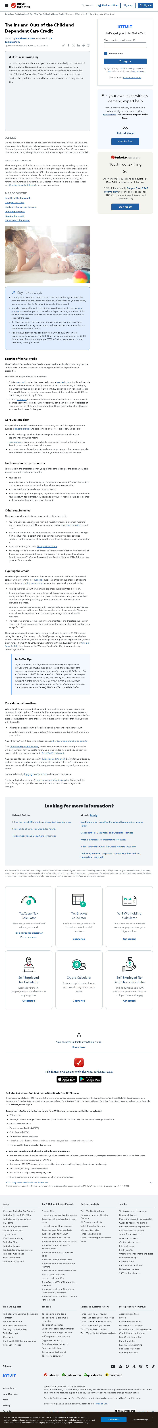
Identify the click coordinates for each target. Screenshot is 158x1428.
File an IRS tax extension (15, 1325)
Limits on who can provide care (21, 207)
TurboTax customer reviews (94, 1313)
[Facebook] (127, 1366)
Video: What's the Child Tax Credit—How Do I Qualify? (108, 846)
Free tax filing (48, 1211)
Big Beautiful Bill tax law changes (19, 1341)
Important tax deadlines (131, 1265)
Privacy (6, 1405)
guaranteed (109, 114)
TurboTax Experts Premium (55, 1233)
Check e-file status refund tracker (58, 1328)
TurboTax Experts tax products (57, 1229)
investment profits (70, 525)
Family (61, 14)
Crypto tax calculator (52, 1340)
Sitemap (7, 1366)
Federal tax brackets (129, 1269)
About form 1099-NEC (130, 1234)
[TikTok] (153, 1366)
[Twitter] (134, 1366)
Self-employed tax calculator (56, 1336)
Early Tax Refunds (11, 1257)
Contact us (8, 1317)
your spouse (15, 442)
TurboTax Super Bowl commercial (97, 1317)
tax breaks (22, 399)
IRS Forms (8, 1222)
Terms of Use (100, 1403)
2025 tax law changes (129, 1273)
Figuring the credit (14, 216)
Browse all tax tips (128, 1215)
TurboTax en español (13, 1261)
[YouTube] (112, 1366)
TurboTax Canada (11, 1246)
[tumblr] (147, 1366)
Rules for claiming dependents (134, 1226)
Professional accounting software (135, 1329)
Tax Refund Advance (13, 1230)
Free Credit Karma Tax (130, 1337)
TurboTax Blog (10, 1242)
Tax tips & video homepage (133, 1211)
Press (5, 1399)
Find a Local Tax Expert (53, 1274)
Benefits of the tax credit (17, 198)
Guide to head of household (133, 1222)
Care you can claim (14, 202)
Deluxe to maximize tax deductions (59, 1215)
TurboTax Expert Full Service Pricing (59, 1241)
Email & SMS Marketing (130, 1344)
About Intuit (9, 1388)
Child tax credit (126, 1261)
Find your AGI (126, 1249)
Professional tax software (131, 1325)
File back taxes (126, 1246)
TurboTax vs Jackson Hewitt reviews (98, 1333)
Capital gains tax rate (129, 1242)
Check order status (90, 1229)
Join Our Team (10, 1394)
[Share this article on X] (73, 45)
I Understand (113, 1419)
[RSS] (120, 1366)
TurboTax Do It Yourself (53, 758)
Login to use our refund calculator (52, 780)
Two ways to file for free (15, 1329)
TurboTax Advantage (91, 1233)
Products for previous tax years (18, 1249)
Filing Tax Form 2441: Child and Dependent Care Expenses (41, 821)
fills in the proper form (32, 583)
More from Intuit (127, 1341)
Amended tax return (129, 1238)
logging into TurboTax (35, 774)
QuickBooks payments (130, 1321)
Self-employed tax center (15, 1226)
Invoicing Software (128, 1352)
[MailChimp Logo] (113, 1375)
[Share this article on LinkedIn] (78, 45)
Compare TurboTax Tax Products (19, 1211)
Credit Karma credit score (132, 1333)
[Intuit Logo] (22, 1375)
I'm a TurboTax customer (29, 932)
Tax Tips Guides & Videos (46, 14)
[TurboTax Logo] (51, 1375)
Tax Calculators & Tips (24, 14)
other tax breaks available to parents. (69, 740)
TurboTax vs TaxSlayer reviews (95, 1325)
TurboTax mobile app (13, 1253)
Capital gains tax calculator (55, 1344)
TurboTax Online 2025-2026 (17, 1215)
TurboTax (9, 14)
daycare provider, (23, 428)
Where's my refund (12, 1321)
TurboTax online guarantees (17, 1218)
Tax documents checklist (54, 1352)
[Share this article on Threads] (88, 45)
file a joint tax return (47, 546)
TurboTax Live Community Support (20, 1313)
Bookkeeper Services (129, 1348)
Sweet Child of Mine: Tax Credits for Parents (34, 828)
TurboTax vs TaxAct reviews (94, 1329)
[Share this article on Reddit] (83, 45)
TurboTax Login (11, 1333)
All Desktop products (91, 1222)
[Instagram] (141, 1366)
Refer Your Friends (12, 1344)
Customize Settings (140, 1419)
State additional (125, 133)
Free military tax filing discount (57, 1226)
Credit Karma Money (13, 1238)
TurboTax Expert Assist (53, 753)
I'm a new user (28, 937)
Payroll (122, 1317)
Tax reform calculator (52, 1355)
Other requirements (15, 211)
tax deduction (64, 382)
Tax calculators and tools (54, 1313)
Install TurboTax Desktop (93, 1226)
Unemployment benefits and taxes (136, 1253)
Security (7, 1411)
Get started (79, 938)
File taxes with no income (131, 1230)
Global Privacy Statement (66, 1417)
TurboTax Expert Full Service (24, 746)
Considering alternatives (17, 220)
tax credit (21, 382)
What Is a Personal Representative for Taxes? (103, 839)
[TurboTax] (20, 5)
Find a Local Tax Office (53, 1278)
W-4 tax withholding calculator (57, 1332)
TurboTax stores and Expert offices (59, 1270)
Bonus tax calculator (52, 1348)
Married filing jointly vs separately (136, 1218)
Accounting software (129, 1313)
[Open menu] (6, 5)
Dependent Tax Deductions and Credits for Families (107, 832)
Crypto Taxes (9, 1234)
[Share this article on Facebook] (68, 45)
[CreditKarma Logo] (71, 1375)
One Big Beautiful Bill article (23, 185)
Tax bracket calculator (52, 1324)
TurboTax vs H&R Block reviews (96, 1321)
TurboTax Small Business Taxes (57, 1259)
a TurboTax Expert (25, 38)
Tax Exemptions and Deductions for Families (34, 835)
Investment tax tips (128, 1257)
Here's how (78, 1047)
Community (9, 1337)
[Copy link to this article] (63, 45)
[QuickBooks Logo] (93, 1375)
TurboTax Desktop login (92, 1211)
